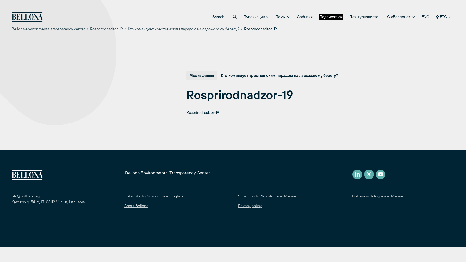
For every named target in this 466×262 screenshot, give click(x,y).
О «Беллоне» (399, 17)
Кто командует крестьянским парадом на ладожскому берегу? (183, 29)
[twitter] (369, 174)
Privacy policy (250, 206)
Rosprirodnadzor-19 (106, 29)
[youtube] (380, 174)
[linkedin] (357, 174)
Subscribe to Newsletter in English (153, 196)
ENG (425, 17)
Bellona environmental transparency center (48, 29)
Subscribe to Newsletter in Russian (267, 196)
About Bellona (136, 206)
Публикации (254, 17)
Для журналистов (365, 17)
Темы (281, 17)
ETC (443, 17)
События (305, 17)
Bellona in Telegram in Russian (378, 196)
